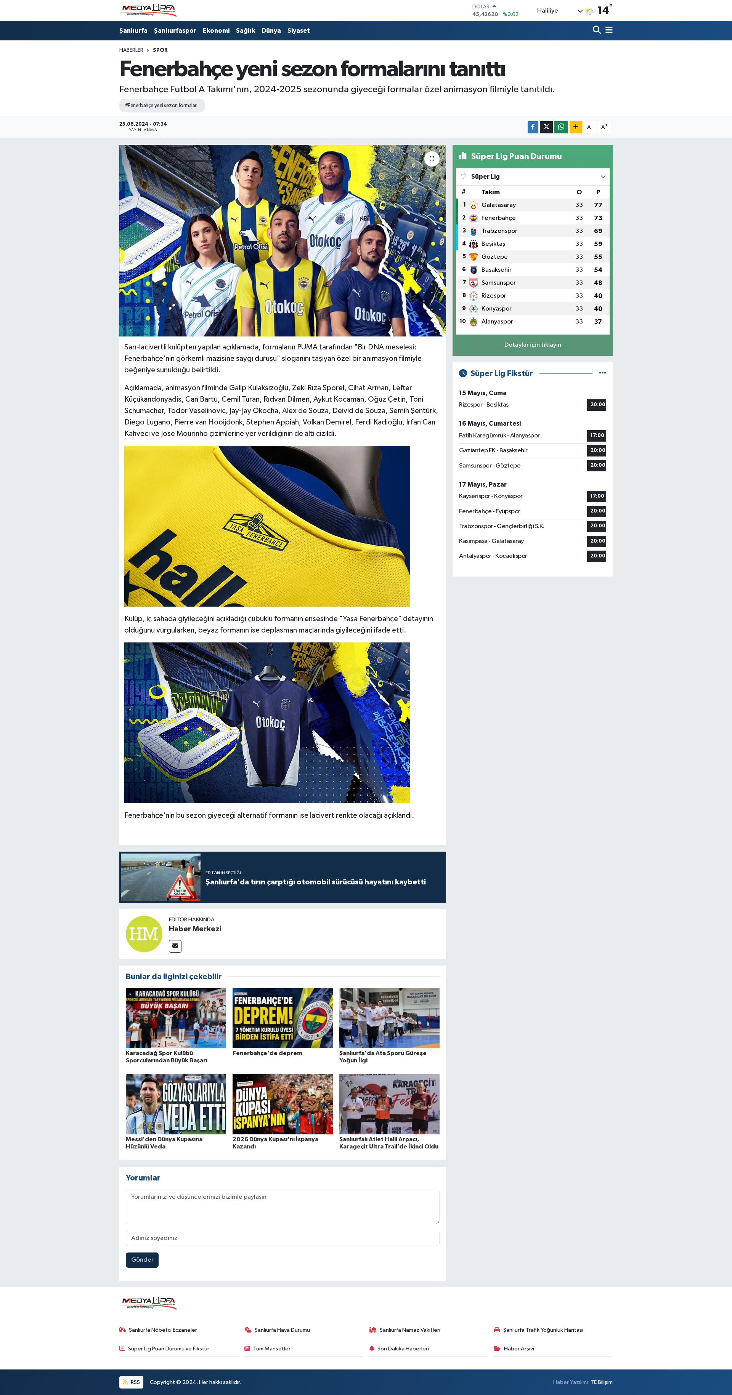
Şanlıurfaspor (175, 30)
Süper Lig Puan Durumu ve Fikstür (168, 1349)
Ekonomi (216, 30)
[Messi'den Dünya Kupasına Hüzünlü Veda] (176, 1104)
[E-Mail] (175, 946)
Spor (160, 50)
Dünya (271, 30)
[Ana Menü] (607, 30)
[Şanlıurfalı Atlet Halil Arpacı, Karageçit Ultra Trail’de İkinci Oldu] (389, 1104)
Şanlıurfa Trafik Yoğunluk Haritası (543, 1330)
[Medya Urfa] (148, 10)
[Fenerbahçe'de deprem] (283, 1018)
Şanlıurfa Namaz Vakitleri (410, 1330)
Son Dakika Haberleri (403, 1349)
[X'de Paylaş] (546, 127)
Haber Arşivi (519, 1349)
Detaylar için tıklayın (532, 345)
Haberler (131, 50)
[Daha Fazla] (576, 127)
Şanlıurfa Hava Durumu (282, 1330)
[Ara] (597, 30)
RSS (135, 1382)
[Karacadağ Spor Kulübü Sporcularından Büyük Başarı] (176, 1018)
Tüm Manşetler (272, 1349)
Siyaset (298, 30)
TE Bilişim (602, 1382)
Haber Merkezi (195, 929)
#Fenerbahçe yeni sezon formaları (161, 105)
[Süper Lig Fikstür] (602, 373)
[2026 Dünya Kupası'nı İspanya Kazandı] (283, 1104)
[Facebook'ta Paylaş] (533, 127)
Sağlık (245, 30)
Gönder (142, 1260)
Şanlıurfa (133, 30)
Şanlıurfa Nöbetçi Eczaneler (163, 1330)
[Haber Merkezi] (144, 934)
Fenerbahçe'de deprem (267, 1053)
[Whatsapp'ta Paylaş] (561, 127)
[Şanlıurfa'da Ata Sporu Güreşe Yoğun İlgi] (389, 1018)
